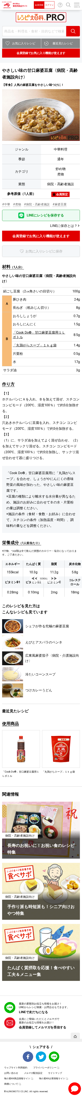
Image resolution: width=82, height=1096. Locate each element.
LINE (54, 1056)
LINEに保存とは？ (63, 226)
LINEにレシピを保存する (45, 215)
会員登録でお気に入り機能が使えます (41, 53)
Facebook (28, 1056)
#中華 (6, 204)
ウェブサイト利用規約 (15, 1067)
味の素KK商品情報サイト (17, 1078)
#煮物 (17, 204)
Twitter (41, 1056)
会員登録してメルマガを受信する (42, 1027)
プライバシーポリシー (44, 1067)
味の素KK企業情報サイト (52, 1078)
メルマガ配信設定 (33, 1073)
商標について (11, 1084)
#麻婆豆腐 (59, 204)
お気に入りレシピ (23, 43)
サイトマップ (55, 1073)
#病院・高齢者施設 (37, 204)
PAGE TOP (75, 1036)
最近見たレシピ (63, 43)
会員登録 (39, 5)
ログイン (49, 5)
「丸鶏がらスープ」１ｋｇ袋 (35, 345)
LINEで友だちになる (33, 1012)
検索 (73, 31)
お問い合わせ (60, 5)
